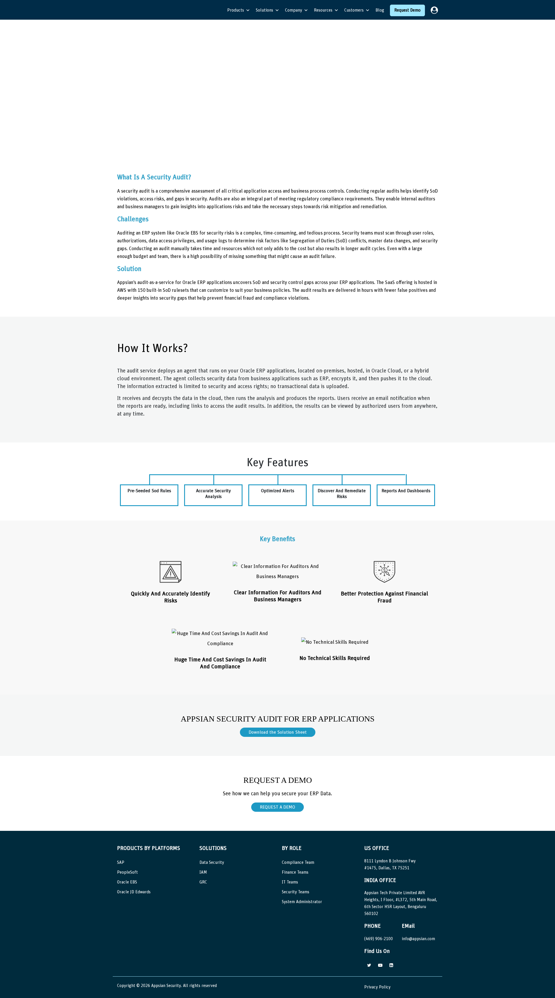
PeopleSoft (127, 872)
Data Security (211, 862)
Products (235, 10)
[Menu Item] (434, 10)
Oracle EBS (127, 882)
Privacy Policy (377, 987)
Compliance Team (298, 862)
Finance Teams (295, 872)
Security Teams (295, 892)
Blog (379, 10)
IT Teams (290, 882)
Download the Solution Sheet (278, 732)
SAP (120, 862)
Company (293, 10)
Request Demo (407, 10)
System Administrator (302, 902)
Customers (354, 10)
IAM (203, 872)
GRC (203, 882)
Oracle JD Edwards (134, 892)
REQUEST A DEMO (277, 807)
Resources (323, 10)
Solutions (264, 10)
